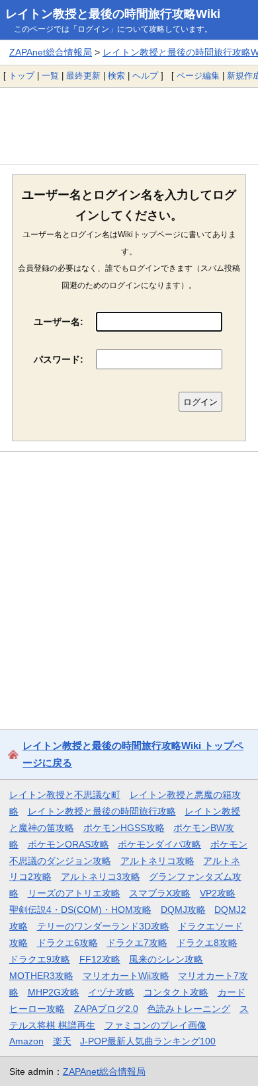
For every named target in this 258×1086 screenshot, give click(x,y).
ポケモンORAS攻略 (68, 844)
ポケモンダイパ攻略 (159, 844)
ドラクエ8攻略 (207, 942)
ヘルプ (145, 76)
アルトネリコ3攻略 (100, 876)
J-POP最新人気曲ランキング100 (148, 1041)
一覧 (50, 76)
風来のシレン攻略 (166, 959)
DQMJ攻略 (183, 909)
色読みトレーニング (188, 1008)
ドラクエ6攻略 (67, 942)
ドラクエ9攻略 (39, 959)
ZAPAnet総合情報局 (50, 52)
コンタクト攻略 (176, 992)
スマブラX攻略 (160, 893)
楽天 (62, 1041)
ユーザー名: (58, 321)
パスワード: (58, 359)
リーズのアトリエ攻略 (74, 893)
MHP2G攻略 (53, 992)
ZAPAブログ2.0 (106, 1008)
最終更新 (83, 76)
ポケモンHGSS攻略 (124, 827)
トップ (21, 76)
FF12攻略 (99, 959)
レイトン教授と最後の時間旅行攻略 (102, 811)
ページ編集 (198, 76)
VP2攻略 (218, 893)
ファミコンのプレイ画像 (155, 1025)
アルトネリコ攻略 (157, 860)
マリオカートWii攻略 (126, 975)
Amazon (26, 1041)
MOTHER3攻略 (41, 975)
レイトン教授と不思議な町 (64, 794)
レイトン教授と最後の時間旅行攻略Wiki (112, 13)
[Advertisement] (129, 125)
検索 (116, 76)
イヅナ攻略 (111, 992)
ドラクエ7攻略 (137, 942)
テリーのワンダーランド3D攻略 (103, 926)
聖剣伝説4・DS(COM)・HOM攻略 (80, 909)
